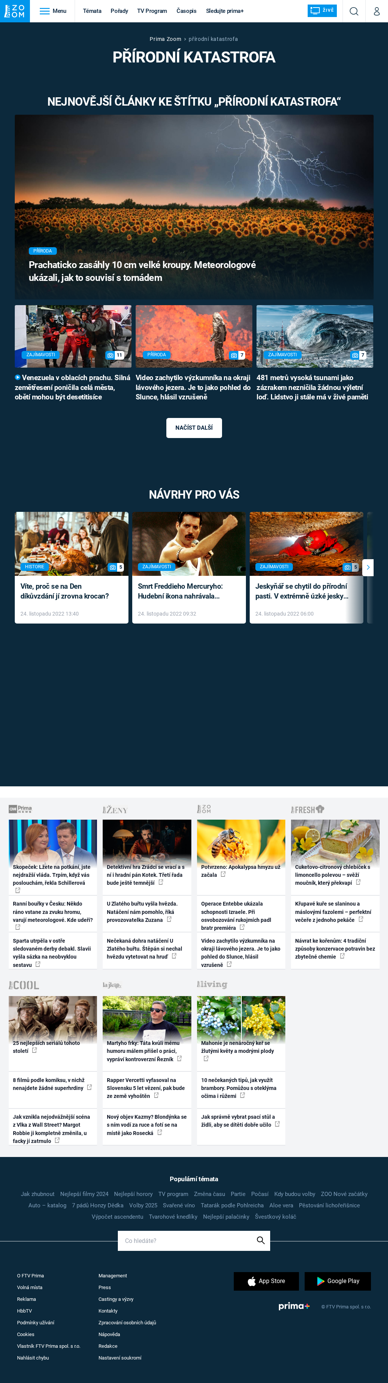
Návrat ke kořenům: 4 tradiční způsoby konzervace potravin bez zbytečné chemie (335, 949)
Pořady (119, 11)
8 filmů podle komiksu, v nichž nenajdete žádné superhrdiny (48, 1084)
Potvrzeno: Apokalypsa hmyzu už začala (240, 871)
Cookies (25, 1334)
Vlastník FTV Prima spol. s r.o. (48, 1346)
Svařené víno (179, 1205)
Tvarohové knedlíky (173, 1216)
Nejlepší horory (133, 1194)
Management (113, 1276)
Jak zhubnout (38, 1194)
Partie (238, 1194)
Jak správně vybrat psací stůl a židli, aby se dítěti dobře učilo (238, 1121)
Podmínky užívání (35, 1322)
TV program (173, 1194)
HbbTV (24, 1311)
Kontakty (108, 1311)
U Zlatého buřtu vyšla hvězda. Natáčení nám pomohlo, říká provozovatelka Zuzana (142, 912)
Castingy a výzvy (116, 1299)
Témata (92, 11)
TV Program (152, 11)
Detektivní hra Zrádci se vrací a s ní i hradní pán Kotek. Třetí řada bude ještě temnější (146, 875)
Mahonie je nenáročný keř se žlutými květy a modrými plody (237, 1047)
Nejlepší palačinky (226, 1216)
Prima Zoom (165, 39)
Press (105, 1287)
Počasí (260, 1194)
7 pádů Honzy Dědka (98, 1205)
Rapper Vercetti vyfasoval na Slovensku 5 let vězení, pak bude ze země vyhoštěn (146, 1088)
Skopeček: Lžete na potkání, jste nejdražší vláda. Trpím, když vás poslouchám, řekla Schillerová (52, 875)
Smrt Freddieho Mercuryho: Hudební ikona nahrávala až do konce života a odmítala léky (183, 592)
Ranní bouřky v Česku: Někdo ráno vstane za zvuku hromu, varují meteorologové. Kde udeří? (53, 912)
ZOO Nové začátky (344, 1194)
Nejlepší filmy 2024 (84, 1194)
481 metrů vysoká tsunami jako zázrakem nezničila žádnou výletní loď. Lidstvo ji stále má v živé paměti (312, 388)
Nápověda (109, 1334)
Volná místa (29, 1287)
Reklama (26, 1299)
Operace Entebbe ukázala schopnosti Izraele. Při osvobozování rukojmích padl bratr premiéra (236, 916)
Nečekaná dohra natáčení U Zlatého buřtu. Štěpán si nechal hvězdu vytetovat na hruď (144, 949)
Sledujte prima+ (225, 11)
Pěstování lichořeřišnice (329, 1205)
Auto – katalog (47, 1205)
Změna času (209, 1194)
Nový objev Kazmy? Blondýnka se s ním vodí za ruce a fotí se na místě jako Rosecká (147, 1125)
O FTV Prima (30, 1276)
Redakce (108, 1346)
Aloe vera (281, 1205)
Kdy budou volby (294, 1194)
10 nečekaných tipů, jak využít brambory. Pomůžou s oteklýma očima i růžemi (239, 1088)
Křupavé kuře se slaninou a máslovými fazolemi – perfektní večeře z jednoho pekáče (333, 912)
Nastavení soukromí (120, 1358)
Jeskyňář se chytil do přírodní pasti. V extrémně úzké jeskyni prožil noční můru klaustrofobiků (302, 592)
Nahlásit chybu (33, 1358)
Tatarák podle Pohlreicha (232, 1205)
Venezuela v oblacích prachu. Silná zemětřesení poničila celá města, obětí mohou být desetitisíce (72, 388)
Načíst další (194, 427)
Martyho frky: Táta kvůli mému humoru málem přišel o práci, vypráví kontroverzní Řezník (143, 1051)
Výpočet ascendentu (117, 1216)
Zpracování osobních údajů (127, 1322)
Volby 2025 (143, 1205)
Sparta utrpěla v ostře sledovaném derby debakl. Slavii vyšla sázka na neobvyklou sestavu (52, 953)
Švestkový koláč (275, 1216)
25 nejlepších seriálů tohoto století (46, 1047)
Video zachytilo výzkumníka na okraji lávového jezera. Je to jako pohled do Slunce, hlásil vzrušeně (193, 388)
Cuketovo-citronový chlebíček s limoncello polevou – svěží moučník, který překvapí (332, 875)
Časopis (187, 11)
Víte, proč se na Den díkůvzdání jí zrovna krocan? (64, 591)
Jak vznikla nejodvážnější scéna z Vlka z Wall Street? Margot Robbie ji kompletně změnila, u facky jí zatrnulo (51, 1129)
